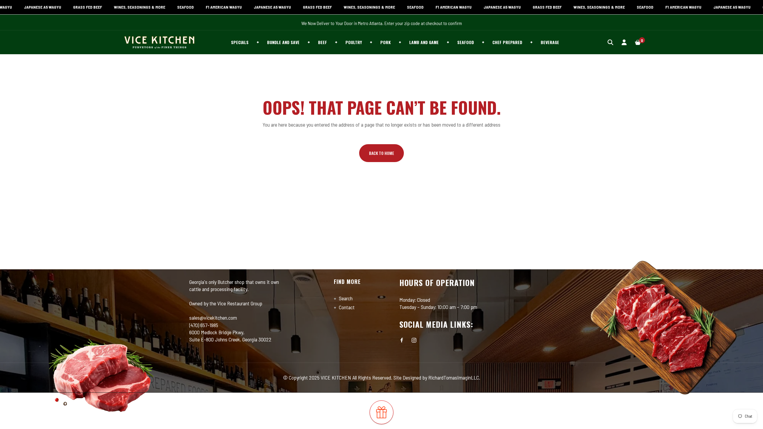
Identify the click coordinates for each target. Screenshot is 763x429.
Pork (385, 42)
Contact (346, 307)
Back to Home (381, 153)
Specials (240, 42)
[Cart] (638, 42)
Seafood (465, 42)
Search (345, 298)
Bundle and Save (283, 42)
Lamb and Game (424, 42)
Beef (322, 42)
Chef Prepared (507, 42)
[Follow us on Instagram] (414, 340)
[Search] (610, 42)
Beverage (550, 42)
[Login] (624, 42)
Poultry (353, 42)
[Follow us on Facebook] (401, 340)
